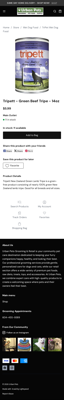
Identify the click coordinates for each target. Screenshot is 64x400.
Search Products (20, 206)
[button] (13, 166)
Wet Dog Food (30, 27)
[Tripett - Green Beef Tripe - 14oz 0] (32, 65)
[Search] (54, 11)
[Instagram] (12, 367)
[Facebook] (4, 367)
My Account (44, 206)
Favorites (44, 217)
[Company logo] (30, 11)
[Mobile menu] (4, 11)
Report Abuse (8, 393)
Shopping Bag (19, 228)
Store (16, 27)
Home (6, 27)
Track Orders (20, 217)
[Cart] (60, 11)
